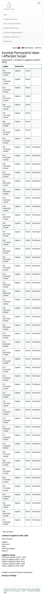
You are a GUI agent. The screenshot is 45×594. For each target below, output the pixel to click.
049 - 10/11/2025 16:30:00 (6, 115)
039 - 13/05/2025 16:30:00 (6, 200)
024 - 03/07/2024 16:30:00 (6, 327)
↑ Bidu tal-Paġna (7, 532)
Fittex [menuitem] (39, 48)
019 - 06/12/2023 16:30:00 (6, 369)
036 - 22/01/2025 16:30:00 (6, 225)
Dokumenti (5, 544)
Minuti (28, 71)
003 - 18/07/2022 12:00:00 (6, 505)
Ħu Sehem (7, 41)
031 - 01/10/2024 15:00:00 (6, 268)
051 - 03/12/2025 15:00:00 (6, 98)
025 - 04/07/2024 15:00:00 (6, 318)
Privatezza (7, 589)
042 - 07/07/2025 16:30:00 (6, 174)
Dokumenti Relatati (8, 548)
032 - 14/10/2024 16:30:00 (6, 259)
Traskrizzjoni (36, 147)
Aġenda (17, 71)
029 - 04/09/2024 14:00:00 (6, 284)
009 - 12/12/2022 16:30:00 (6, 454)
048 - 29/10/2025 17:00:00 (6, 123)
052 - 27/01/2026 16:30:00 (6, 90)
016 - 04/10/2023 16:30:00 (6, 395)
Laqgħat (5, 542)
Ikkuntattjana (36, 589)
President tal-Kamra (10, 19)
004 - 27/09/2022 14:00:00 (6, 496)
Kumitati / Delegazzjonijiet (13, 32)
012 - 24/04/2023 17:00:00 (6, 429)
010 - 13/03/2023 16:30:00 (6, 446)
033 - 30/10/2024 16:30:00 (6, 251)
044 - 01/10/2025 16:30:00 (6, 157)
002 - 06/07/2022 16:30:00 (6, 513)
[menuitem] (22, 14)
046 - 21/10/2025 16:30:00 (6, 140)
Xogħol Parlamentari (11, 28)
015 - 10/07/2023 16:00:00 (6, 403)
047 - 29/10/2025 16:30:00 (6, 132)
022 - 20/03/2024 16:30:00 (6, 344)
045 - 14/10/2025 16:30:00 (6, 149)
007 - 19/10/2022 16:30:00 (6, 471)
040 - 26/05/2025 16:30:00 (6, 191)
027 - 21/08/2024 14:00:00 (6, 301)
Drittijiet (13, 589)
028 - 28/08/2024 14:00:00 (6, 293)
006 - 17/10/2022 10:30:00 (6, 479)
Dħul (5, 15)
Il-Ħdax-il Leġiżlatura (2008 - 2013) (13, 561)
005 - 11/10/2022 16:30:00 (6, 488)
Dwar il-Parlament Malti (12, 24)
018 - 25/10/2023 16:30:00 (6, 378)
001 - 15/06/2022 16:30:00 (6, 522)
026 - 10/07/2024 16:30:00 (6, 310)
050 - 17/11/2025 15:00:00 (6, 107)
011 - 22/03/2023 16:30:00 (6, 437)
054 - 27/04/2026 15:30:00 (6, 73)
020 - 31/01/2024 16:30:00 (6, 361)
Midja (4, 546)
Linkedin (23, 591)
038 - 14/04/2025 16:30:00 (6, 208)
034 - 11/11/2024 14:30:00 (6, 242)
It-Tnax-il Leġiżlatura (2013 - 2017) (13, 559)
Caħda (19, 589)
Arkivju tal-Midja (9, 575)
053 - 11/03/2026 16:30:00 (6, 81)
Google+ (17, 591)
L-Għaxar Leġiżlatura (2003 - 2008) (13, 564)
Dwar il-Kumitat (7, 539)
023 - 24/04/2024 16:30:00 (6, 335)
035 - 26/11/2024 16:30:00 (6, 234)
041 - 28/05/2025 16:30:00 (6, 183)
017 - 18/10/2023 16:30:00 (6, 386)
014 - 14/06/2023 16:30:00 (6, 412)
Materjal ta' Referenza (11, 37)
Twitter (12, 591)
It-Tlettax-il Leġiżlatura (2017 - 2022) (14, 557)
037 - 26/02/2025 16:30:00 (6, 217)
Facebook (6, 591)
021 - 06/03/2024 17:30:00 (6, 352)
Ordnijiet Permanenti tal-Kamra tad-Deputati (17, 572)
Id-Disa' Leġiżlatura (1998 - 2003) (13, 566)
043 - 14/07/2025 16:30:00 (6, 166)
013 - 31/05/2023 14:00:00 (6, 420)
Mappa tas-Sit (26, 589)
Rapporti (5, 551)
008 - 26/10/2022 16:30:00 (6, 463)
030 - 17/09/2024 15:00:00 (6, 276)
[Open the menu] (38, 3)
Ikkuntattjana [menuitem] (28, 48)
